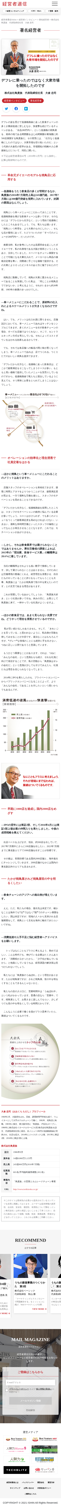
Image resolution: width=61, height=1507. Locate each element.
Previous (8, 1285)
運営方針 (51, 1482)
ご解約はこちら (30, 1494)
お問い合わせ (29, 1488)
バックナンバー (28, 1482)
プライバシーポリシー (19, 1389)
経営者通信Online (9, 20)
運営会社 (40, 1482)
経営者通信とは (12, 1482)
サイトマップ (15, 1488)
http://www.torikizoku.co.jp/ (25, 1189)
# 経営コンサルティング (15, 11)
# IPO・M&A (36, 11)
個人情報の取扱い (44, 1389)
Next (52, 1285)
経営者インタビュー (28, 20)
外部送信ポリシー (44, 1488)
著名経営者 (44, 20)
